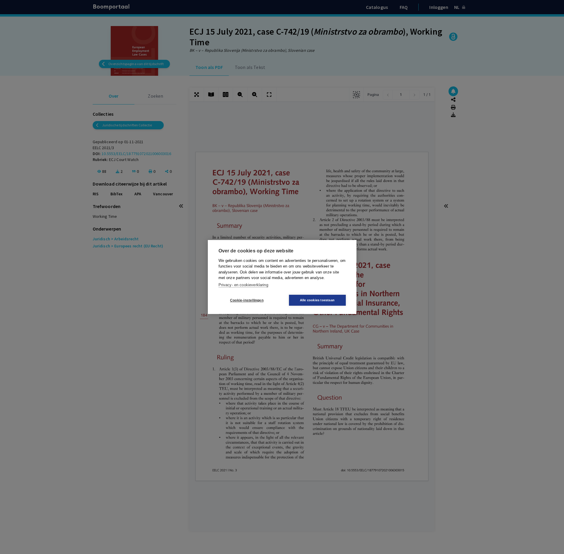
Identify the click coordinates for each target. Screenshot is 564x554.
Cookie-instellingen (246, 300)
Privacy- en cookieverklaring (243, 285)
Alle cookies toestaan (317, 300)
